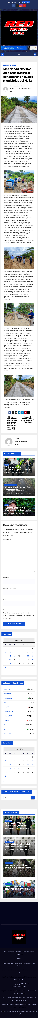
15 (28, 656)
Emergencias (8, 485)
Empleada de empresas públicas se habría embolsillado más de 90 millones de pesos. (19, 992)
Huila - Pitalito (9, 841)
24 (6, 664)
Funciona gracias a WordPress (13, 951)
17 (5, 660)
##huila (12, 91)
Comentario (8, 539)
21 (23, 660)
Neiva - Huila (8, 820)
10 (5, 656)
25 (10, 664)
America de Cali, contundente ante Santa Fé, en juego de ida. (19, 971)
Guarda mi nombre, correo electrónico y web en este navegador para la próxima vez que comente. (18, 615)
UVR (5, 729)
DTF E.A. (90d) (8, 734)
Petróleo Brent (8, 711)
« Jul (5, 673)
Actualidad (7, 65)
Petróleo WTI (8, 716)
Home (19, 958)
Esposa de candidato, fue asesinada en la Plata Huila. (26, 419)
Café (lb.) (6, 720)
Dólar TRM (7, 689)
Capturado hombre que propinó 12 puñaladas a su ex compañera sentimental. (19, 985)
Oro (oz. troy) (8, 725)
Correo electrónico (10, 588)
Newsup (29, 951)
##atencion (27, 88)
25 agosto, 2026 (12, 828)
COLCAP (6, 707)
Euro (5, 702)
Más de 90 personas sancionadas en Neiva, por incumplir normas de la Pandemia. (19, 1006)
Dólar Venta (7, 693)
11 (10, 656)
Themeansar (19, 954)
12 (14, 656)
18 (10, 660)
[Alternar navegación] (19, 54)
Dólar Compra (8, 698)
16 (32, 656)
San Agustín (8, 862)
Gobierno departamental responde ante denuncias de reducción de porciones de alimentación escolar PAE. (11, 423)
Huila (13, 65)
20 (19, 660)
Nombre (6, 577)
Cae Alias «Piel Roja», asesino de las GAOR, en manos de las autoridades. (19, 978)
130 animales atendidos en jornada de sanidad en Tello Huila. (19, 964)
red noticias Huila (18, 86)
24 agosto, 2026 (12, 850)
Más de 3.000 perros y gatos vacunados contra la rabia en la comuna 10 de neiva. (19, 999)
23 (32, 660)
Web (4, 599)
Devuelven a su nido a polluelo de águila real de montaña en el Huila (18, 867)
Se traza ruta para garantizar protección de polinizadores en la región (19, 1013)
